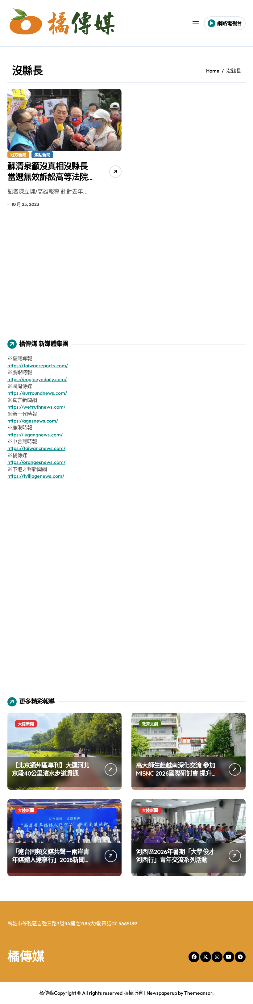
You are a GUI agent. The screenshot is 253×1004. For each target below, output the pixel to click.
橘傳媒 (25, 956)
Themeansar (198, 993)
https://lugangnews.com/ (35, 434)
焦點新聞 (42, 154)
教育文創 (150, 723)
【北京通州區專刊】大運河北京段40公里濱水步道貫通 (50, 769)
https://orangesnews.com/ (36, 462)
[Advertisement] (127, 278)
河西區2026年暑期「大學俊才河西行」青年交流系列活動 (175, 856)
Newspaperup (162, 993)
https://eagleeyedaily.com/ (37, 379)
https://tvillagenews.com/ (35, 476)
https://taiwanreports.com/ (37, 365)
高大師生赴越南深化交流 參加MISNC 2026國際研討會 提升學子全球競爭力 (177, 773)
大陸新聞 (26, 723)
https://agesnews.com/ (32, 421)
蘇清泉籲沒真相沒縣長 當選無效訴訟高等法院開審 (51, 177)
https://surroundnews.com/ (37, 393)
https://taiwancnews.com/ (36, 448)
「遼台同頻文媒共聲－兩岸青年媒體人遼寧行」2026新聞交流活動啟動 (51, 860)
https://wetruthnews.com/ (36, 407)
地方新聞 (18, 154)
